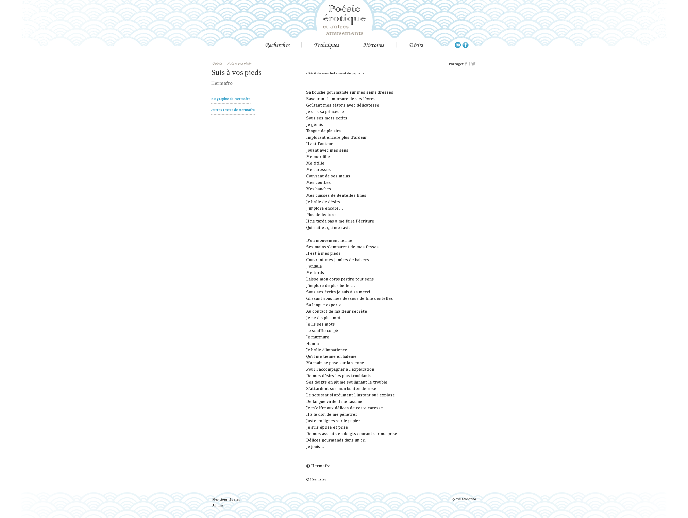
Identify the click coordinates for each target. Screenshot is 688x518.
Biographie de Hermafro (230, 99)
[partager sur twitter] (473, 63)
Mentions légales (226, 499)
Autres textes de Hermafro (233, 110)
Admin (217, 505)
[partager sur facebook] (466, 63)
